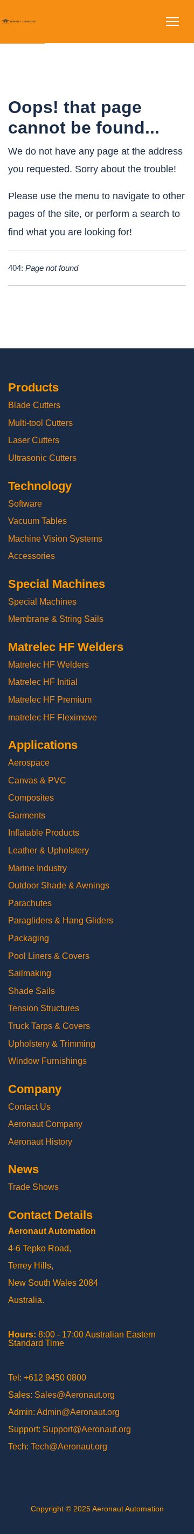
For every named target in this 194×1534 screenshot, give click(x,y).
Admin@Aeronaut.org (78, 1412)
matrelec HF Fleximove (52, 717)
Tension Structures (43, 1008)
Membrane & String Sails (55, 619)
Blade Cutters (34, 405)
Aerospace (29, 762)
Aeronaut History (40, 1141)
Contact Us (29, 1106)
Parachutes (30, 903)
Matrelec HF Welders (48, 664)
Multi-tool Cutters (40, 423)
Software (25, 503)
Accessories (31, 556)
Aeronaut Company (45, 1124)
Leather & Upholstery (48, 850)
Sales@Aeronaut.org (74, 1394)
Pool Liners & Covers (48, 956)
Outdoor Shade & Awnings (58, 885)
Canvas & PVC (37, 780)
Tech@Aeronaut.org (69, 1446)
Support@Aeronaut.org (87, 1429)
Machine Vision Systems (55, 538)
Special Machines (42, 601)
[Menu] (172, 21)
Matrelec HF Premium (50, 699)
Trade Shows (33, 1187)
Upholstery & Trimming (51, 1043)
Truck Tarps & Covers (49, 1026)
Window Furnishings (47, 1061)
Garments (26, 815)
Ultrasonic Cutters (42, 458)
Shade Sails (31, 991)
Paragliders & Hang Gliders (60, 920)
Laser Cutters (33, 440)
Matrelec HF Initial (43, 682)
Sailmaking (29, 973)
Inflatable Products (43, 832)
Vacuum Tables (37, 521)
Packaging (28, 938)
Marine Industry (37, 868)
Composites (31, 797)
